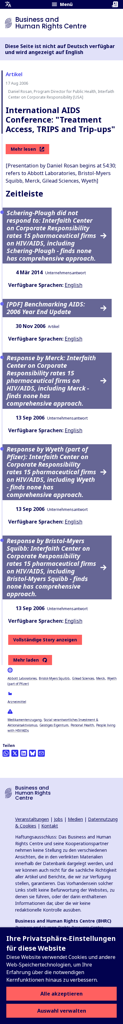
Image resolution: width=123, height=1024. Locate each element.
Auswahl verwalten (61, 1010)
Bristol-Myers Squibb (54, 678)
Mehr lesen (23, 149)
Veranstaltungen (32, 819)
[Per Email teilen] (41, 753)
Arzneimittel (17, 702)
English (73, 285)
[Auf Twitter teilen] (14, 753)
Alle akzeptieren (61, 993)
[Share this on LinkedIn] (23, 753)
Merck (100, 678)
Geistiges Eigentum (53, 725)
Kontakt (49, 826)
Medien (75, 819)
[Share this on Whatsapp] (6, 753)
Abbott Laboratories (22, 678)
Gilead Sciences (83, 678)
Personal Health (82, 725)
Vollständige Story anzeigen (45, 640)
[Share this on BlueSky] (32, 753)
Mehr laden (26, 660)
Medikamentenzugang (25, 720)
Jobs (58, 819)
